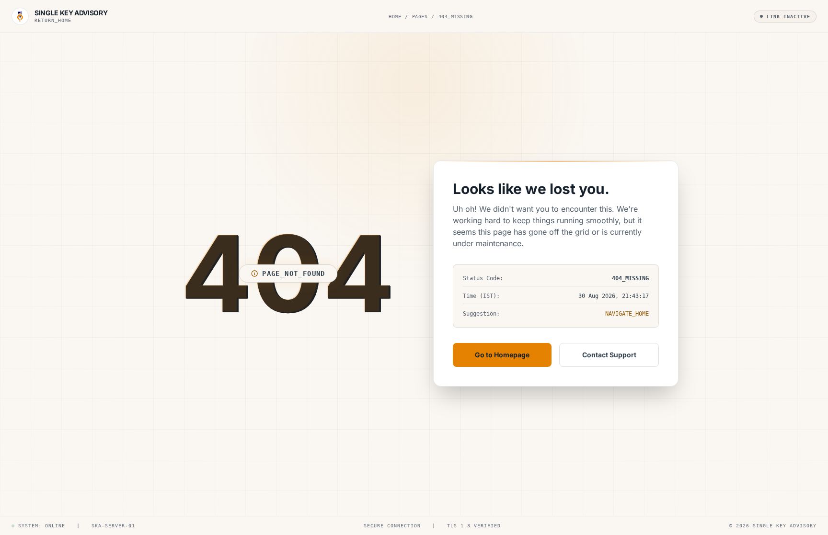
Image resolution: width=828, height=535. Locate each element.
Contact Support (609, 355)
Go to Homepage (502, 355)
